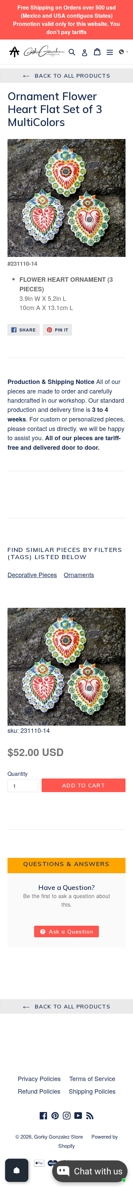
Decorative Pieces (32, 574)
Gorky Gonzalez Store (58, 1136)
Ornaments (79, 574)
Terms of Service (92, 1078)
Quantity (18, 773)
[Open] (16, 1170)
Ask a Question (70, 931)
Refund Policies (39, 1090)
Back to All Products (71, 75)
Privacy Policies (39, 1078)
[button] (124, 52)
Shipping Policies (92, 1090)
